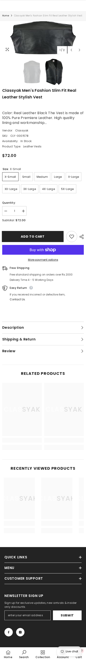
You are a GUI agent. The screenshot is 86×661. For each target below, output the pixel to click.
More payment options (43, 260)
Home (5, 15)
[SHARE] (80, 236)
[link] (22, 440)
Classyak (21, 130)
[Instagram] (20, 632)
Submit (67, 615)
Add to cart (33, 236)
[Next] (79, 50)
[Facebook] (8, 632)
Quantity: (9, 203)
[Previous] (71, 50)
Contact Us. (18, 299)
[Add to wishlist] (71, 236)
